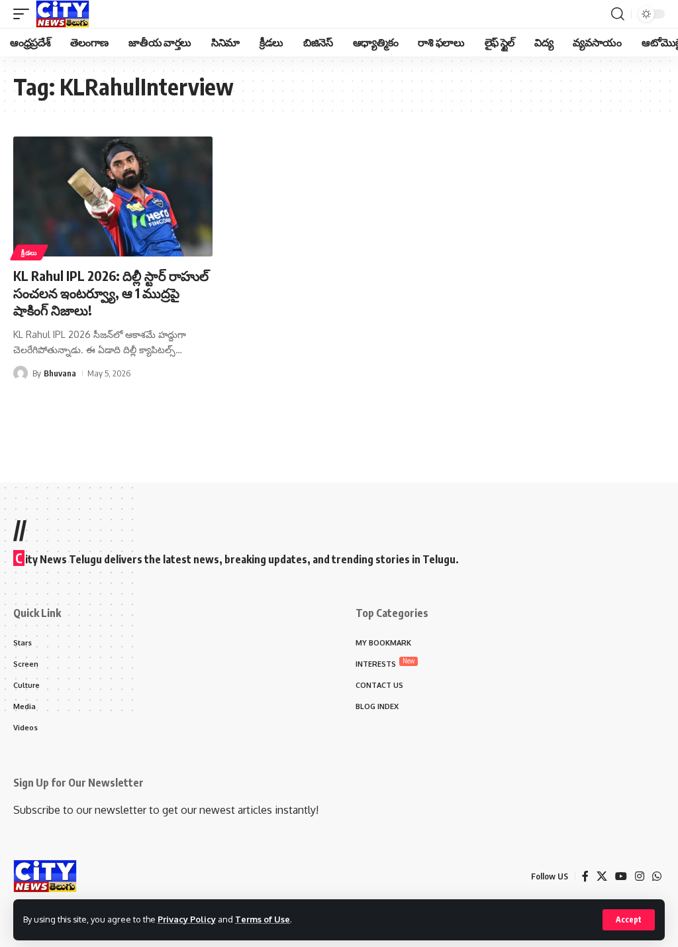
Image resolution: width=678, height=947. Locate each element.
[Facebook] (585, 876)
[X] (601, 876)
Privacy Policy (187, 919)
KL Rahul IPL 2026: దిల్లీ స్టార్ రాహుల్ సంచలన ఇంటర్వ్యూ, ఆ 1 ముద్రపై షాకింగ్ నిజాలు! (111, 292)
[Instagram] (640, 876)
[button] (629, 919)
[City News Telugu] (62, 14)
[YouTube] (621, 876)
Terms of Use (262, 919)
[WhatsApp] (657, 876)
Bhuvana (60, 373)
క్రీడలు (29, 252)
